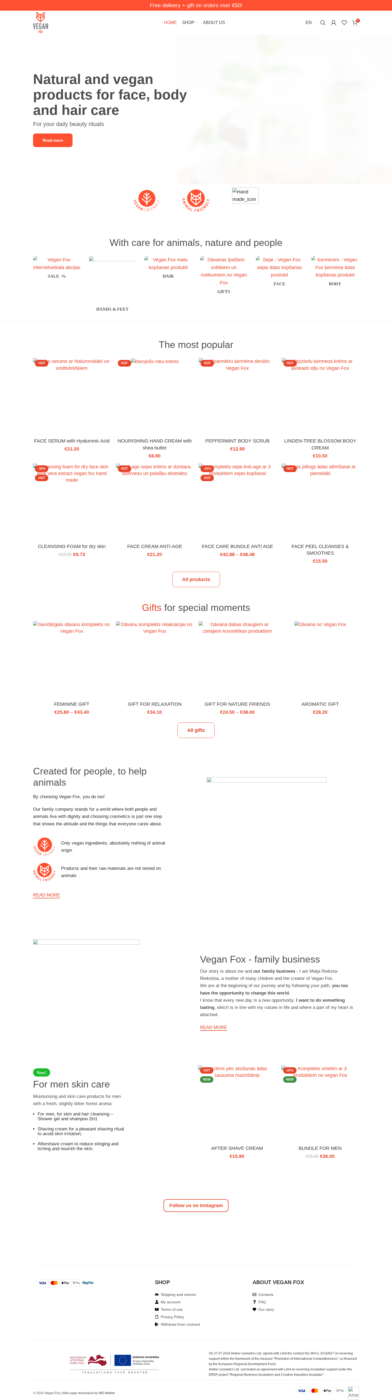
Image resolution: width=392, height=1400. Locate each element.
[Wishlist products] (344, 22)
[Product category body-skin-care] (335, 272)
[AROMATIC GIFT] (320, 624)
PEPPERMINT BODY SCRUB (237, 441)
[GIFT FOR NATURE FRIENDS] (237, 628)
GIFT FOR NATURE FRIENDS (237, 704)
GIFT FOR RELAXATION (155, 704)
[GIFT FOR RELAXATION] (155, 628)
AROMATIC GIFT (320, 704)
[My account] (333, 22)
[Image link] (277, 109)
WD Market (107, 1393)
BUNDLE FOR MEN (320, 1148)
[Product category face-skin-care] (279, 272)
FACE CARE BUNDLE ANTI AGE (237, 546)
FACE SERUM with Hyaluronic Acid (72, 441)
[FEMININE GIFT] (72, 628)
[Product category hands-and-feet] (113, 285)
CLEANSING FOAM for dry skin (72, 546)
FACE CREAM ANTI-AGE (154, 546)
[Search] (323, 22)
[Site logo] (40, 22)
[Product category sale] (57, 269)
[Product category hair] (168, 269)
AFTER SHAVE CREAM (237, 1148)
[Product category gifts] (224, 276)
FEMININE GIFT (71, 704)
